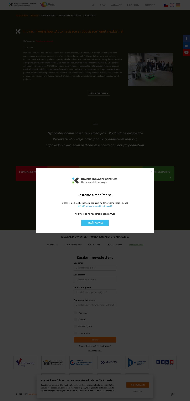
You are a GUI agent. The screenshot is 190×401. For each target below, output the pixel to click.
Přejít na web (95, 222)
